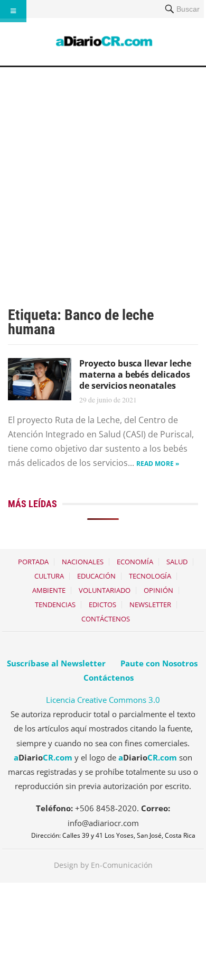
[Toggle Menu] (13, 11)
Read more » (157, 463)
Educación (96, 576)
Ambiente (48, 590)
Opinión (158, 590)
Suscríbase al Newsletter (56, 663)
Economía (135, 561)
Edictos (102, 604)
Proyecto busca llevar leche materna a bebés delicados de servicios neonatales (135, 374)
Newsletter (150, 604)
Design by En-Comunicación (103, 865)
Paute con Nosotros (159, 663)
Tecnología (150, 576)
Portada (33, 561)
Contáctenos (105, 619)
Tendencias (55, 604)
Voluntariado (104, 590)
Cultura (49, 576)
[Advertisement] (103, 175)
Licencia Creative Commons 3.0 (103, 699)
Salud (177, 561)
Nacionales (83, 561)
